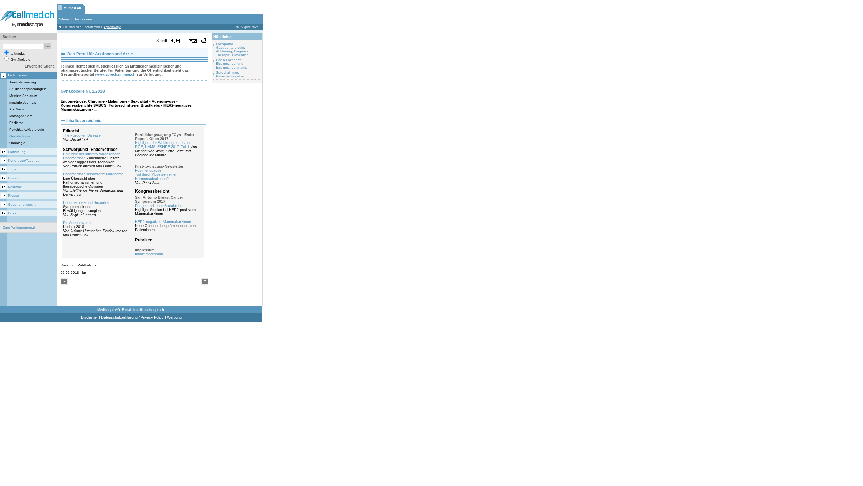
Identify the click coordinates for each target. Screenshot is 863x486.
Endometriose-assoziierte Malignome (93, 174)
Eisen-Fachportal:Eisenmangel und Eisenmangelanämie (232, 63)
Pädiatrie (16, 123)
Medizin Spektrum (23, 96)
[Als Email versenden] (193, 40)
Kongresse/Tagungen (25, 160)
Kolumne (15, 187)
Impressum (83, 19)
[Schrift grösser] (173, 40)
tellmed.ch (72, 8)
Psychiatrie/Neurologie (26, 129)
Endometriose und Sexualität (86, 202)
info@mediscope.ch (148, 310)
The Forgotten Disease (82, 135)
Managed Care (21, 116)
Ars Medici (17, 109)
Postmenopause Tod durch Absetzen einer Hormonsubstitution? (156, 174)
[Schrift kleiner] (178, 40)
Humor (13, 178)
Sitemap (65, 19)
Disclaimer (89, 317)
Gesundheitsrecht (22, 204)
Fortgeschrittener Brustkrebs (158, 206)
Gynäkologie (19, 136)
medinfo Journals (22, 102)
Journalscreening (22, 82)
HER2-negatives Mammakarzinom (163, 222)
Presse (13, 195)
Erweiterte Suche (40, 66)
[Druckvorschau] (203, 40)
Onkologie (17, 143)
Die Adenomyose (77, 223)
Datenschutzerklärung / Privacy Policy (132, 317)
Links (12, 213)
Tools (12, 169)
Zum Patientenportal (19, 228)
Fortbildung (17, 152)
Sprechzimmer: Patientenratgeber (230, 74)
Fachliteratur (91, 27)
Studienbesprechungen (27, 89)
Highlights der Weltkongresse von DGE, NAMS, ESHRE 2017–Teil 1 (162, 145)
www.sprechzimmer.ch (115, 74)
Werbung (174, 317)
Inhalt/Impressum (149, 254)
